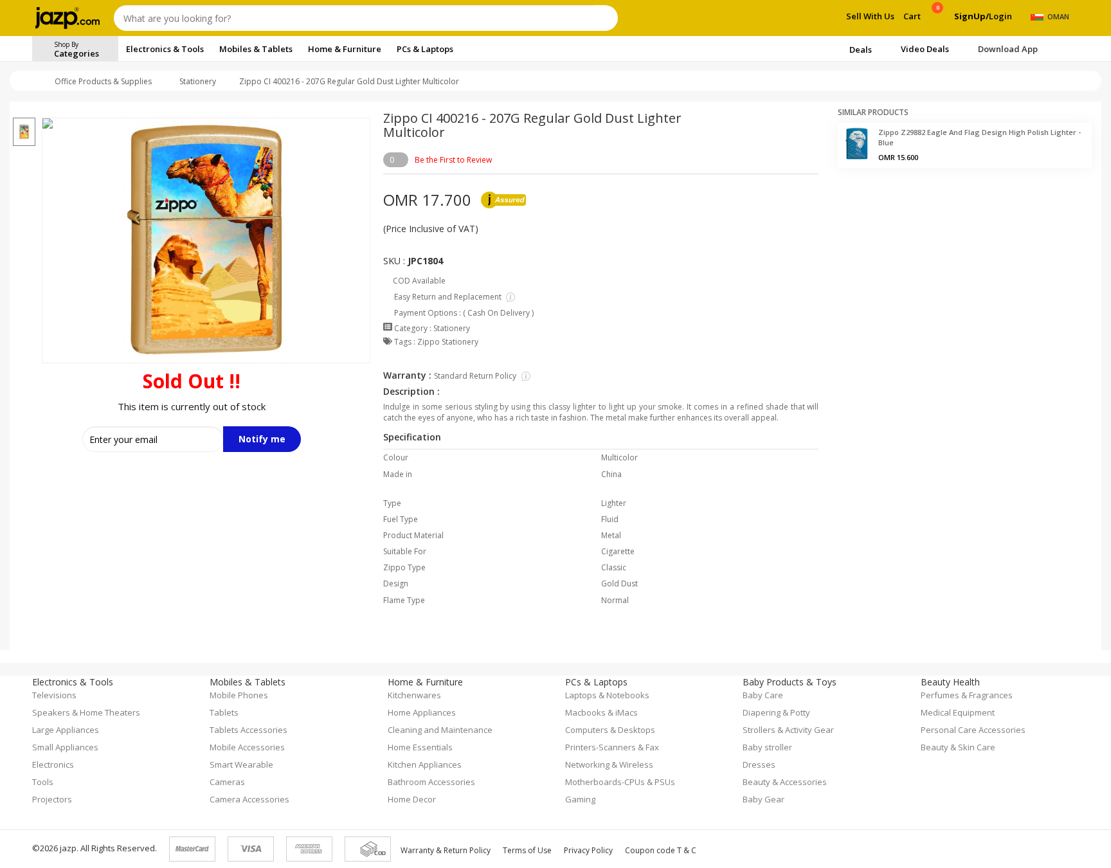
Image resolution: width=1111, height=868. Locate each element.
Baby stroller (767, 747)
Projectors (52, 799)
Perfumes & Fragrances (967, 695)
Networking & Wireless (609, 764)
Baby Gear (763, 799)
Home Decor (412, 799)
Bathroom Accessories (431, 782)
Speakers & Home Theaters (86, 712)
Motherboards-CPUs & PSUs (620, 782)
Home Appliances (422, 712)
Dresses (759, 764)
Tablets (224, 712)
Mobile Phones (239, 695)
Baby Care (763, 695)
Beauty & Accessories (785, 782)
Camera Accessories (249, 799)
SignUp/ (971, 16)
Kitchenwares (414, 695)
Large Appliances (65, 730)
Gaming (580, 799)
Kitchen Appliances (425, 764)
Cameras (227, 782)
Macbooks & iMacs (601, 712)
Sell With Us (870, 16)
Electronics (53, 764)
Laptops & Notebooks (607, 695)
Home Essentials (420, 747)
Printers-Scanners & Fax (612, 747)
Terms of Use (527, 850)
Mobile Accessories (247, 747)
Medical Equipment (958, 712)
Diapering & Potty (776, 712)
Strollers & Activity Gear (788, 730)
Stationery (197, 81)
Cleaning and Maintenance (440, 730)
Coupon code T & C (660, 850)
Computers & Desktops (610, 730)
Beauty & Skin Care (958, 747)
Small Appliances (65, 747)
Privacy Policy (588, 850)
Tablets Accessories (248, 730)
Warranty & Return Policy (446, 850)
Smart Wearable (241, 764)
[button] (24, 110)
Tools (42, 782)
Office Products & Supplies (103, 81)
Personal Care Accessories (973, 730)
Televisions (54, 695)
